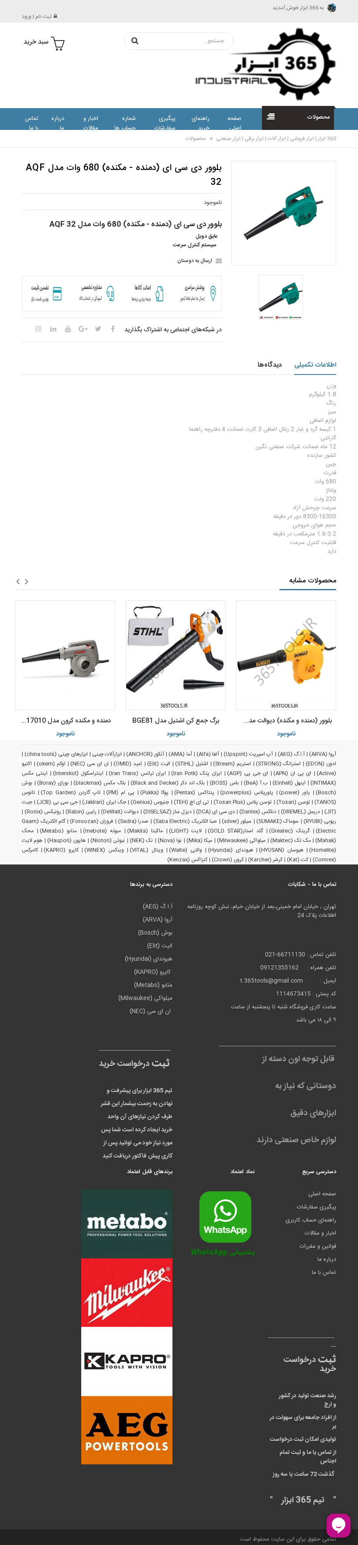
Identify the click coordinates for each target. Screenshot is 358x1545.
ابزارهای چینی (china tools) (56, 754)
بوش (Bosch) (155, 933)
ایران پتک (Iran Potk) (196, 773)
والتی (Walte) (185, 850)
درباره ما (58, 123)
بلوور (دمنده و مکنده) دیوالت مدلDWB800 (284, 720)
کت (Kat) (297, 859)
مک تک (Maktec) (290, 840)
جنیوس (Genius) (150, 802)
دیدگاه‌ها (270, 365)
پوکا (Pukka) (154, 792)
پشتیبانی (223, 1253)
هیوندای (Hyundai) (230, 850)
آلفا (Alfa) (207, 754)
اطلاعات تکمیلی (315, 365)
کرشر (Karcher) (265, 859)
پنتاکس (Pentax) (194, 792)
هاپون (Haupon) (66, 840)
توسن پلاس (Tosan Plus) (242, 802)
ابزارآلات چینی (107, 754)
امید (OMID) (128, 763)
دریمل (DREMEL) (300, 811)
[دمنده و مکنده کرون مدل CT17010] (65, 655)
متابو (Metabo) (58, 831)
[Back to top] (10, 1529)
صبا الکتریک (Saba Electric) (185, 821)
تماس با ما (31, 123)
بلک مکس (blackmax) (99, 783)
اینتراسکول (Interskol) (78, 773)
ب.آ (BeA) (256, 783)
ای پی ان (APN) (292, 773)
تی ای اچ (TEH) (191, 802)
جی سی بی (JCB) (57, 802)
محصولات (196, 138)
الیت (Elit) (158, 763)
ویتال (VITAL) (146, 850)
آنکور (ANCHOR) (145, 754)
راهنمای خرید (201, 123)
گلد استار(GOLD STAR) (235, 831)
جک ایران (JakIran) (104, 802)
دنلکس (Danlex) (257, 811)
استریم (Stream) (232, 763)
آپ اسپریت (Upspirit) (248, 754)
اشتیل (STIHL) (191, 763)
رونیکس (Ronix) (42, 811)
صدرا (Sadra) (133, 821)
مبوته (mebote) (102, 831)
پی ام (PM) (120, 792)
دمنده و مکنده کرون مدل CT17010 (64, 720)
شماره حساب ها (125, 123)
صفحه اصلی (234, 123)
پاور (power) (294, 792)
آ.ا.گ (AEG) (291, 754)
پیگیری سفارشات (165, 123)
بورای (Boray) (53, 783)
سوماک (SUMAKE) (277, 821)
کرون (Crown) (228, 859)
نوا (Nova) (170, 840)
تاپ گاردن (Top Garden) (70, 792)
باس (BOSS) (224, 783)
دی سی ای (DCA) (215, 811)
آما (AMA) (180, 754)
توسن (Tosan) (293, 802)
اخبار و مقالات (90, 123)
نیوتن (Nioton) (107, 840)
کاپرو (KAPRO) (61, 850)
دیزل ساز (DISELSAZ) (167, 811)
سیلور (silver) (237, 821)
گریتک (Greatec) (289, 831)
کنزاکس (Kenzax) (187, 859)
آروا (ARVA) (322, 754)
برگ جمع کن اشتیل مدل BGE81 (175, 720)
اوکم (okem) (51, 763)
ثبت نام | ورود (37, 16)
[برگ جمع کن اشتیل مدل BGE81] (175, 655)
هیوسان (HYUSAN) (281, 850)
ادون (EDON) (321, 763)
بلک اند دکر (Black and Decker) (168, 783)
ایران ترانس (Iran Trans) (137, 773)
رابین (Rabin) (80, 811)
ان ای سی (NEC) (89, 763)
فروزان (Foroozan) (92, 821)
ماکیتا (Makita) (145, 831)
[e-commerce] (261, 63)
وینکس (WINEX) (104, 850)
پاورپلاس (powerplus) (246, 792)
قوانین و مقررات (317, 1246)
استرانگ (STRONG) (278, 763)
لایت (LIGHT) (185, 831)
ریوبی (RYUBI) (320, 821)
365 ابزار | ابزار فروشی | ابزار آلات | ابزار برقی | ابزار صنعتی (275, 138)
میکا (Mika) (199, 840)
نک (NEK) (141, 840)
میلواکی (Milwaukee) (241, 840)
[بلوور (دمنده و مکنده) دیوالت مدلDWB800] (286, 655)
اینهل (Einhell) (289, 783)
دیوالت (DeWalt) (120, 811)
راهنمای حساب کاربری (311, 1220)
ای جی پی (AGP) (247, 773)
